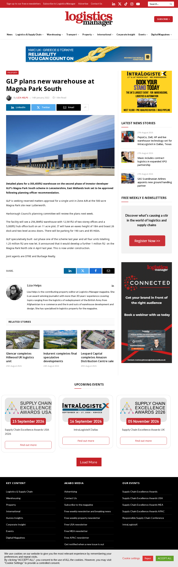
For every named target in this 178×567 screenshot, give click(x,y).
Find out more (28, 445)
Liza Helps (22, 97)
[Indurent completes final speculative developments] (60, 339)
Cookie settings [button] (131, 558)
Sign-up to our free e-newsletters (24, 3)
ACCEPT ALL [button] (165, 558)
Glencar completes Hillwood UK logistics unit (20, 357)
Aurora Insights (14, 517)
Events (142, 34)
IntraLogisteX (129, 524)
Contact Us (96, 3)
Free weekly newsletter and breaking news (87, 511)
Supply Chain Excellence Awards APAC (143, 511)
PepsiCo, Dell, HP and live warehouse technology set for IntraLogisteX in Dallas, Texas (154, 141)
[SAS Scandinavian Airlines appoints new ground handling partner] (127, 178)
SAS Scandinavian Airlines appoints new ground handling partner (154, 182)
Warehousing (54, 34)
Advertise (83, 3)
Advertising (70, 491)
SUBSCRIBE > (163, 19)
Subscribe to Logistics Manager (59, 3)
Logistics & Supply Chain (28, 34)
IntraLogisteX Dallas (86, 429)
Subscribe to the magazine (78, 504)
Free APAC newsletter (76, 537)
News (9, 34)
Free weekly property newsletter (82, 517)
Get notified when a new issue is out (84, 544)
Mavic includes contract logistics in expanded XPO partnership (152, 161)
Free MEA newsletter (76, 531)
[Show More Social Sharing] (85, 107)
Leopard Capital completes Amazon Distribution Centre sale (97, 357)
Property (87, 34)
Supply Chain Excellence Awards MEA (142, 504)
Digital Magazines (160, 34)
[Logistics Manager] (89, 19)
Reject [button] (148, 558)
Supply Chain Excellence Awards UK (143, 429)
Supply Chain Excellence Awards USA (142, 498)
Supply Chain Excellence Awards (139, 491)
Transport (71, 34)
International (104, 34)
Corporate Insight (125, 34)
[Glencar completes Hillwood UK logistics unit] (23, 339)
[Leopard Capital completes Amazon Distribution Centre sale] (98, 339)
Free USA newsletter (75, 524)
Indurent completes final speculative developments (60, 357)
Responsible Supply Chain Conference (143, 517)
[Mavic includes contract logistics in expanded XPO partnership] (127, 157)
